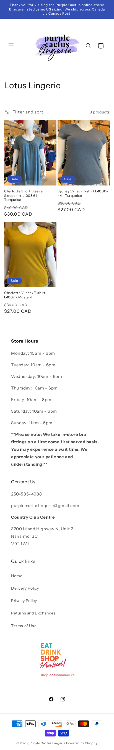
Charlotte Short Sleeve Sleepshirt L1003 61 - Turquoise (23, 195)
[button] (11, 46)
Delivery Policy (25, 588)
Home (16, 575)
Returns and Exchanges (33, 613)
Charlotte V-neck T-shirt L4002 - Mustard (24, 295)
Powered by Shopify (82, 743)
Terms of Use (24, 625)
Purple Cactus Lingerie (47, 743)
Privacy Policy (24, 600)
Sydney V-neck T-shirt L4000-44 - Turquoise (83, 193)
